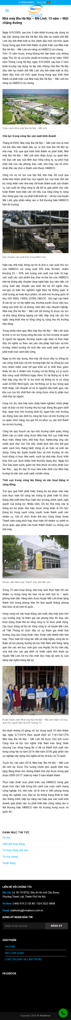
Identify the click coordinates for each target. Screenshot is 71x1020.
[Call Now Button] (63, 1013)
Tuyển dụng (9, 863)
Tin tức (6, 837)
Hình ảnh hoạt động (13, 844)
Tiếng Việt (41, 2)
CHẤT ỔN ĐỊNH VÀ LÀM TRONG (23, 959)
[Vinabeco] (35, 10)
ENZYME (10, 946)
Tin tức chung (10, 856)
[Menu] (7, 10)
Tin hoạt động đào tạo (15, 850)
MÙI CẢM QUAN (14, 953)
